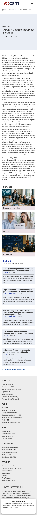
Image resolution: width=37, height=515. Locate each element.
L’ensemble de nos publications (14, 369)
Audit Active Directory (9, 410)
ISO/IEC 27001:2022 (8, 495)
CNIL (7, 493)
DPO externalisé (7, 438)
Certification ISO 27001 (9, 457)
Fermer (18, 511)
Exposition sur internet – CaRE (11, 415)
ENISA (18, 493)
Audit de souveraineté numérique (12, 417)
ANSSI (24, 491)
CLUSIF (12, 493)
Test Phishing (6, 478)
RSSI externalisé (7, 471)
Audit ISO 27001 (7, 455)
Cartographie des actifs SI (10, 413)
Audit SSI (5, 408)
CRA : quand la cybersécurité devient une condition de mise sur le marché (18, 270)
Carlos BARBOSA (10, 294)
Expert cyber (6, 392)
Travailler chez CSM (8, 387)
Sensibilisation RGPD (8, 434)
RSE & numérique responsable (11, 389)
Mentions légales (7, 394)
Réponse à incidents (8, 480)
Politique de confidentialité (10, 399)
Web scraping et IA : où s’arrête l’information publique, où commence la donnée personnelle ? (18, 313)
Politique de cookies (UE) (10, 397)
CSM (6, 37)
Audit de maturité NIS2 (9, 450)
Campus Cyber (25, 493)
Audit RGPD (5, 420)
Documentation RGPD (8, 436)
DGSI (3, 493)
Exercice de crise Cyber (9, 466)
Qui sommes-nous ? (8, 384)
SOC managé (6, 473)
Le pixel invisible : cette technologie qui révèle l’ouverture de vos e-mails (18, 291)
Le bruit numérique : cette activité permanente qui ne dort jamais (16, 351)
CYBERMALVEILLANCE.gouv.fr (11, 491)
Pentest (4, 475)
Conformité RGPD (7, 431)
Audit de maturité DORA (9, 452)
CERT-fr (29, 491)
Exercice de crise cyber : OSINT (12, 468)
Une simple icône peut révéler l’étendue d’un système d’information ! (18, 332)
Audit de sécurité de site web (11, 422)
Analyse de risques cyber (10, 447)
